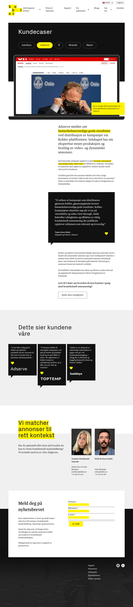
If (59, 45)
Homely (73, 45)
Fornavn (72, 502)
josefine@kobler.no (78, 472)
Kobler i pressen (94, 579)
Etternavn (73, 508)
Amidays (26, 45)
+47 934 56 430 (77, 474)
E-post (71, 515)
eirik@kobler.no (101, 472)
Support (91, 565)
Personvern (92, 569)
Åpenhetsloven (94, 575)
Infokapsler (92, 572)
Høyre (89, 45)
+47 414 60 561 (100, 474)
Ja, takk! (76, 524)
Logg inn (120, 2)
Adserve (44, 45)
